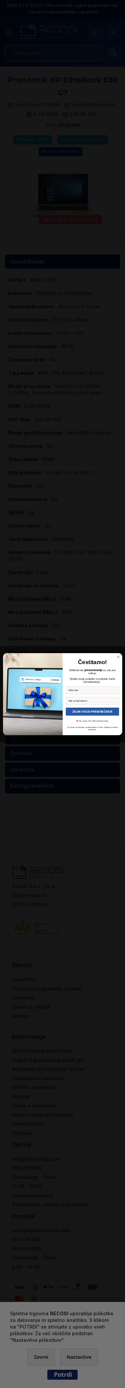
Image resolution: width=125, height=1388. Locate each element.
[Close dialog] (118, 657)
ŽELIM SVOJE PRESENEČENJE (92, 711)
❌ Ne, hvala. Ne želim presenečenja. (92, 721)
